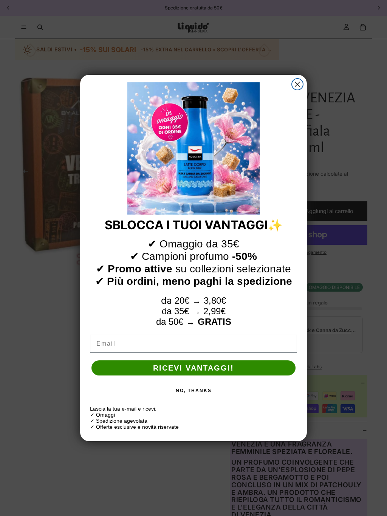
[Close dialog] (297, 84)
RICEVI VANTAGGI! (193, 368)
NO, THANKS (194, 390)
